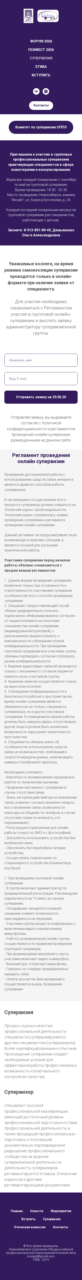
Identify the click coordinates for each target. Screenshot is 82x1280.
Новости (36, 1211)
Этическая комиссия (29, 1227)
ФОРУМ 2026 (41, 41)
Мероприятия (61, 1211)
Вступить (28, 1219)
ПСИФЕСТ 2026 (41, 50)
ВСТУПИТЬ (41, 75)
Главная (17, 1211)
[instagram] (46, 91)
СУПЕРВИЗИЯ (41, 58)
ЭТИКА (41, 67)
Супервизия (52, 1219)
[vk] (36, 91)
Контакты (60, 1227)
